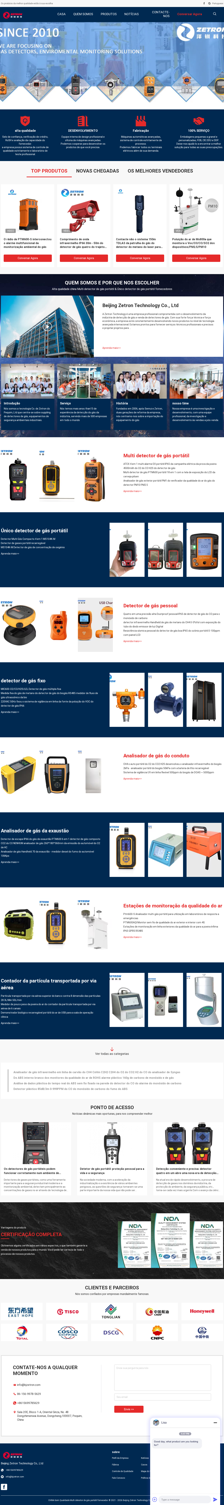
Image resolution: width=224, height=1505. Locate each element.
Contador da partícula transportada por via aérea (48, 984)
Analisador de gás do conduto (156, 756)
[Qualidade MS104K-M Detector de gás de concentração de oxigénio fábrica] (204, 550)
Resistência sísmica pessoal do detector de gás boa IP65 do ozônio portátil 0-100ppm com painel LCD (171, 632)
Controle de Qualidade (122, 1471)
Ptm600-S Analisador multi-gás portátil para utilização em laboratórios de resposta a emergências (171, 916)
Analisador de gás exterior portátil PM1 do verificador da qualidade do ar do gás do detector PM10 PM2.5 (169, 482)
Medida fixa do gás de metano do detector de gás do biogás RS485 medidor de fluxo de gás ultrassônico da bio (49, 695)
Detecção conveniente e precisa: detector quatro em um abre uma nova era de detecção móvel (186, 1171)
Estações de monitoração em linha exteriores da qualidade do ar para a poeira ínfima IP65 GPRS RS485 (170, 928)
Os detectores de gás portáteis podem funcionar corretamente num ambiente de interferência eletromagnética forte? (31, 1171)
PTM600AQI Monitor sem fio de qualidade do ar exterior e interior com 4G (164, 922)
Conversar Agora (28, 258)
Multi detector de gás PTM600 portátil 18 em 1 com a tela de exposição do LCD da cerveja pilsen (169, 474)
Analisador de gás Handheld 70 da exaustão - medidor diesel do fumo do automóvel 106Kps (47, 853)
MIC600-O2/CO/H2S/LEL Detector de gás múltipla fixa (31, 689)
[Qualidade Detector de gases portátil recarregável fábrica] (165, 550)
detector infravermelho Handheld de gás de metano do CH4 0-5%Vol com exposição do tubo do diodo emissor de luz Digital (171, 624)
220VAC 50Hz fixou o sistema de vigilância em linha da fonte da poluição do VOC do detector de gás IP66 (47, 703)
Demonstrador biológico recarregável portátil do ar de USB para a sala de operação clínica (47, 1014)
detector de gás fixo (23, 681)
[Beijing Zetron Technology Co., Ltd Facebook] (204, 3)
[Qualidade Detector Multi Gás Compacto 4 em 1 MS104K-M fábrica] (127, 550)
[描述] (214, 14)
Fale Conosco (118, 1478)
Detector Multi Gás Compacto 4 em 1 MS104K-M (28, 539)
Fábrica (115, 1464)
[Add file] (154, 1499)
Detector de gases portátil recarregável (23, 543)
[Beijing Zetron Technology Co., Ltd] (12, 14)
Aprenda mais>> (111, 348)
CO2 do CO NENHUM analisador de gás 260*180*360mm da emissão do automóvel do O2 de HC (50, 845)
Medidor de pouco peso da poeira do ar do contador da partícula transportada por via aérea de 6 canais (48, 1006)
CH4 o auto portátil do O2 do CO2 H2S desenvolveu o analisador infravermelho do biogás (172, 764)
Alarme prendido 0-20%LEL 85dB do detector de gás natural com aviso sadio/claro (67, 1082)
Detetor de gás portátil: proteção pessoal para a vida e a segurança (112, 1171)
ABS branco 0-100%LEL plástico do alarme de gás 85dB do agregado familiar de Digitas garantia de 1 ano (82, 1077)
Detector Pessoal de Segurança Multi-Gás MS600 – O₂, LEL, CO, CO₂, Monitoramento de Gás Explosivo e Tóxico (83, 243)
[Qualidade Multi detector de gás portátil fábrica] (112, 65)
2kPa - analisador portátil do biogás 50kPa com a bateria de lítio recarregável (166, 768)
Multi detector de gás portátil (156, 456)
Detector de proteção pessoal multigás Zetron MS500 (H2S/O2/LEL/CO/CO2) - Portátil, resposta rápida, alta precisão (193, 243)
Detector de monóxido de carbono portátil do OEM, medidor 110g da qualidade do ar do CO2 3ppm (77, 1088)
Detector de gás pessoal (150, 606)
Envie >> (129, 1409)
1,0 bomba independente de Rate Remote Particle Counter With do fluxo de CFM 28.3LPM (71, 1071)
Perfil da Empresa (120, 1458)
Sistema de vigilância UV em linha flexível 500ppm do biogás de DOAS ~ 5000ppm (168, 772)
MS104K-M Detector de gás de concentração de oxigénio (33, 547)
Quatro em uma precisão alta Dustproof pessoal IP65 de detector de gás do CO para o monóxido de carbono (171, 616)
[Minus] (215, 1423)
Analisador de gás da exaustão (35, 831)
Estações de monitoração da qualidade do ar (172, 906)
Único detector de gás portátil (34, 531)
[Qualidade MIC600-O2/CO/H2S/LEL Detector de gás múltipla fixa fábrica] (127, 700)
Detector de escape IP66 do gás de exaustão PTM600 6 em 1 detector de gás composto (50, 839)
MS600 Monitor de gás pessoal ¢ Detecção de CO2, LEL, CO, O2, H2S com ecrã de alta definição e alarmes (27, 243)
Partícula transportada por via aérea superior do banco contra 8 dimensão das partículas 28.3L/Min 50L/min (50, 997)
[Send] (215, 1499)
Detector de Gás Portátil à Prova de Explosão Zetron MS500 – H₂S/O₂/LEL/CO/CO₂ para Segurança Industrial (140, 243)
